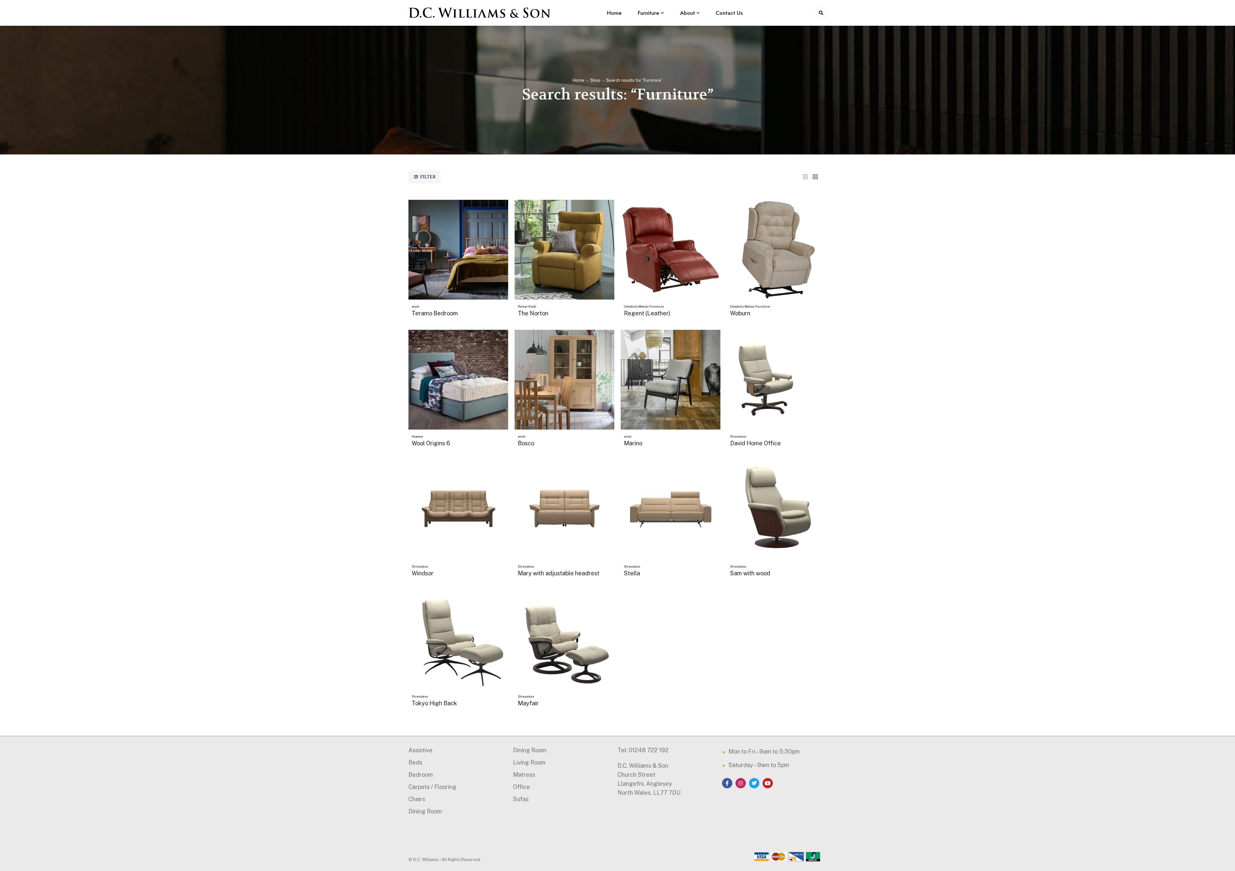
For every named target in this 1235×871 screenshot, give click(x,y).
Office (521, 786)
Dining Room (425, 811)
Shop (595, 80)
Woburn (740, 313)
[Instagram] (741, 783)
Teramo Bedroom (435, 313)
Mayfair (528, 703)
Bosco (526, 443)
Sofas (521, 799)
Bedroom (420, 774)
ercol (415, 306)
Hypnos (417, 436)
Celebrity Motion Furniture (644, 306)
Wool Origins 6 (431, 443)
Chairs (416, 799)
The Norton (533, 313)
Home (578, 80)
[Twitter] (754, 783)
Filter (427, 177)
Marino (633, 443)
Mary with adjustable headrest (558, 573)
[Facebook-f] (727, 783)
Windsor (423, 573)
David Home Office (755, 443)
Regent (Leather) (647, 313)
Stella (632, 573)
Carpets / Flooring (432, 786)
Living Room (529, 762)
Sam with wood (750, 573)
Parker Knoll (527, 306)
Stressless (738, 436)
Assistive (420, 750)
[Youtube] (768, 783)
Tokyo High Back (434, 703)
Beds (415, 762)
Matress (524, 774)
